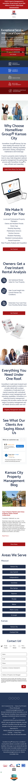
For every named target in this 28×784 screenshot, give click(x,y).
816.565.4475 (17, 708)
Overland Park (14, 632)
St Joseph (14, 615)
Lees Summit (14, 572)
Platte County (14, 610)
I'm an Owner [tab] (6, 647)
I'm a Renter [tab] (14, 647)
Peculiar (14, 599)
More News (14, 544)
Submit (23, 686)
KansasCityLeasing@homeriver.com (15, 710)
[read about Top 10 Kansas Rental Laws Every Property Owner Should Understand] (14, 500)
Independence (14, 577)
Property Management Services (14, 409)
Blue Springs (14, 588)
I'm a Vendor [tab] (24, 647)
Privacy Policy (17, 733)
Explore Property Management (13, 50)
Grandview (14, 583)
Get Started (14, 249)
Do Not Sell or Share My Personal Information (14, 735)
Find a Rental (13, 54)
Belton (14, 604)
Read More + (5, 536)
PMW (23, 731)
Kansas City (14, 566)
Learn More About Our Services (14, 169)
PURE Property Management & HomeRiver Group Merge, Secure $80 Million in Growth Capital (14, 4)
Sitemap (10, 733)
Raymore (14, 593)
